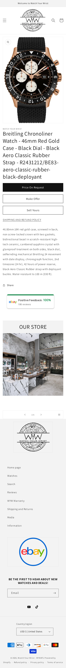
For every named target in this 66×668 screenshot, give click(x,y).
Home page (14, 467)
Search (11, 484)
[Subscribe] (54, 593)
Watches (12, 475)
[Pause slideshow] (59, 415)
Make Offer (33, 199)
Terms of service (55, 662)
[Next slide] (41, 415)
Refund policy (20, 662)
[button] (5, 20)
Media (10, 517)
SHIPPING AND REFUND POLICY (22, 220)
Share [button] (10, 285)
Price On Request (33, 187)
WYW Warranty (15, 500)
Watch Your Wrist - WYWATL (31, 658)
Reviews (12, 492)
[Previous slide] (25, 415)
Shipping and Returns (20, 509)
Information (14, 525)
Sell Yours (33, 210)
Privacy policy (37, 662)
